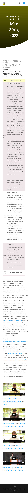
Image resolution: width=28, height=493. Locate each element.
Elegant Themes (14, 489)
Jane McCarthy (8, 467)
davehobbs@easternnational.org (16, 353)
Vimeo (5, 404)
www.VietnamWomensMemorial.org (12, 320)
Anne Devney (7, 445)
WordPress (15, 491)
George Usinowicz (9, 423)
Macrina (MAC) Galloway (11, 399)
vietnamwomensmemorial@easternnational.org (15, 341)
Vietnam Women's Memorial (12, 401)
